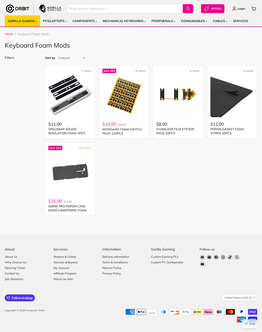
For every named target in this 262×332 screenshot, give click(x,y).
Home (9, 34)
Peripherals (163, 21)
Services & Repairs (66, 262)
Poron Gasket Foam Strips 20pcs (227, 131)
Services (240, 21)
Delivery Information (115, 257)
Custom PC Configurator (167, 262)
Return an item (63, 279)
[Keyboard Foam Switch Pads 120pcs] (124, 95)
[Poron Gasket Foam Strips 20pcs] (232, 95)
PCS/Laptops (54, 21)
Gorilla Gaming (22, 21)
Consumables (193, 21)
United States (237, 297)
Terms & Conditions (115, 262)
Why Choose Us (15, 262)
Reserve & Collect (65, 257)
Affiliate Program (65, 273)
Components (84, 21)
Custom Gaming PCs (164, 257)
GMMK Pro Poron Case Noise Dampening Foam (67, 208)
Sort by (50, 57)
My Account (61, 268)
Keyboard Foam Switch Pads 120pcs (122, 131)
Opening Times (15, 268)
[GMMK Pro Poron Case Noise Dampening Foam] (70, 172)
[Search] (188, 8)
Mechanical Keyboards (123, 21)
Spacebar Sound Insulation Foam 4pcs (66, 131)
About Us (11, 257)
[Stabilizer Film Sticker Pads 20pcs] (178, 95)
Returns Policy (111, 268)
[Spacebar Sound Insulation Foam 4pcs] (70, 95)
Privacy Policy (111, 273)
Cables (219, 21)
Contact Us (12, 273)
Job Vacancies (14, 279)
